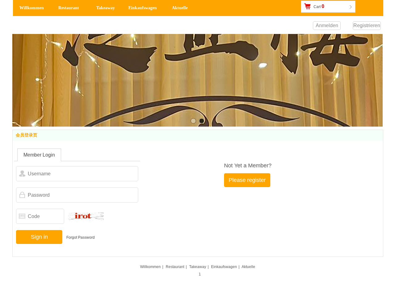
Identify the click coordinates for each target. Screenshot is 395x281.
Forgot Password (80, 237)
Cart (319, 6)
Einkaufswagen (224, 267)
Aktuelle (248, 267)
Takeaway (197, 267)
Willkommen (150, 267)
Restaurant (175, 267)
